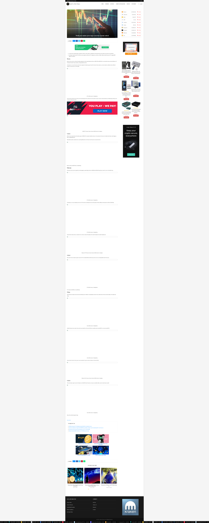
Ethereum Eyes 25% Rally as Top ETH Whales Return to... (109, 485)
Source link (69, 420)
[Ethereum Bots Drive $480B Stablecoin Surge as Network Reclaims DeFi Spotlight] (92, 476)
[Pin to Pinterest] (82, 41)
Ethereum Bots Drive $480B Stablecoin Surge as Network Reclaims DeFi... (92, 485)
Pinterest (94, 507)
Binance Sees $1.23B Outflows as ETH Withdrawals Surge (79, 430)
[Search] (138, 4)
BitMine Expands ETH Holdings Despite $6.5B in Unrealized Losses (80, 426)
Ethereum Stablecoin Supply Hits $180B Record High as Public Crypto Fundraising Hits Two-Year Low (86, 427)
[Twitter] (140, 1)
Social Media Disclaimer (71, 507)
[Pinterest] (141, 1)
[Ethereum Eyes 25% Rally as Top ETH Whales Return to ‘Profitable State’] (109, 476)
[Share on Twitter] (79, 41)
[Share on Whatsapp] (84, 41)
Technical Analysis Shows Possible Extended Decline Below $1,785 (75, 485)
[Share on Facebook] (77, 41)
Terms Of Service (70, 504)
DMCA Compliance (70, 509)
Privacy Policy (69, 502)
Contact (94, 509)
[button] (69, 478)
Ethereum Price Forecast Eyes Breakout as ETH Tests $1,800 (79, 429)
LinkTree (94, 502)
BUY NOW (126, 76)
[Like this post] (74, 41)
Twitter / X (95, 504)
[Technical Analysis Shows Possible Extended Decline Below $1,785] (75, 476)
